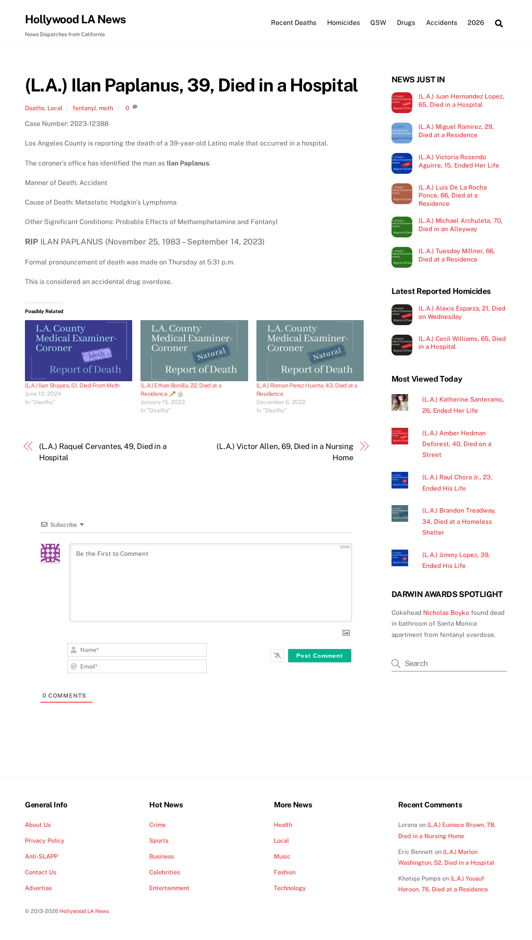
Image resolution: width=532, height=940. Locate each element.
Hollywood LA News (84, 911)
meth (106, 107)
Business (161, 856)
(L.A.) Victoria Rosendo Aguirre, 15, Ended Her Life (459, 161)
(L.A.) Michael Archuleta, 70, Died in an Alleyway (460, 224)
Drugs (406, 23)
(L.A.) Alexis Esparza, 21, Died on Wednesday (462, 312)
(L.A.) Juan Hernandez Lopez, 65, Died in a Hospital (461, 100)
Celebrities (164, 872)
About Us (38, 824)
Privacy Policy (44, 840)
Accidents (441, 23)
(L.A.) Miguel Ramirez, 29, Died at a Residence (456, 130)
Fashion (285, 872)
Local (54, 107)
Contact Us (40, 872)
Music (282, 856)
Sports (158, 840)
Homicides (343, 23)
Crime (157, 824)
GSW (378, 23)
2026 (476, 23)
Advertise (38, 887)
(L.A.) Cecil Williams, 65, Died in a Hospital (462, 342)
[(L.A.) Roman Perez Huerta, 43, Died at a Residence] (310, 351)
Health (283, 824)
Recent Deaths (293, 23)
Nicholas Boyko (446, 612)
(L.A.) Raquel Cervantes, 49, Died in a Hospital (103, 451)
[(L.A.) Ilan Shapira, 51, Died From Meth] (78, 351)
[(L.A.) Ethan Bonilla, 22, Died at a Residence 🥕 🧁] (194, 351)
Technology (290, 887)
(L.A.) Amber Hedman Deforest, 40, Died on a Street (456, 444)
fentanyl (84, 107)
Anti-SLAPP (41, 856)
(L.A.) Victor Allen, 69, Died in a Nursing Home (285, 451)
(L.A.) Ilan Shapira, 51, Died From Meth (72, 385)
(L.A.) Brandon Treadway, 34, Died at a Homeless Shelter (459, 521)
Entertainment (169, 887)
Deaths (34, 107)
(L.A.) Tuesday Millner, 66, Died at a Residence (457, 255)
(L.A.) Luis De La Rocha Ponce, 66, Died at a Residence (453, 195)
